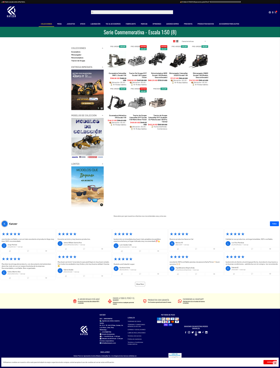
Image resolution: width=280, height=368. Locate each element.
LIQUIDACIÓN (95, 24)
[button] (28, 241)
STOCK (82, 24)
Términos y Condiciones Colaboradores (135, 343)
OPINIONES (157, 24)
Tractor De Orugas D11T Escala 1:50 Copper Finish (138, 75)
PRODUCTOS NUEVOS (206, 24)
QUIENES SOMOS (172, 24)
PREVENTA (188, 24)
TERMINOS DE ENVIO (134, 321)
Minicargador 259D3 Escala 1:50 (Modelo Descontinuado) (200, 75)
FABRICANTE (131, 24)
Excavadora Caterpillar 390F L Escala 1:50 (117, 74)
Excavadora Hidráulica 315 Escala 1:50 (117, 116)
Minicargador (76, 55)
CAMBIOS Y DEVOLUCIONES (136, 329)
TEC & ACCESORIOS (113, 24)
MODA (59, 24)
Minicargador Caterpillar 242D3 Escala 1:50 (178, 74)
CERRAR (270, 362)
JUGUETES (71, 24)
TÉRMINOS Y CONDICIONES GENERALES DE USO (136, 325)
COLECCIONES (46, 24)
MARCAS (144, 24)
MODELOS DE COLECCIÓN (84, 115)
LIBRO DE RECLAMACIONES (136, 333)
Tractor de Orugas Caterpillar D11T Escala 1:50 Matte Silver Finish (138, 117)
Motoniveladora (77, 58)
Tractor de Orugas (78, 61)
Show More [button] (140, 284)
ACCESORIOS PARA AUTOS (229, 24)
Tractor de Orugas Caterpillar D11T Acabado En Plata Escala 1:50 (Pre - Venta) (157, 118)
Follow (274, 224)
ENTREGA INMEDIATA (81, 67)
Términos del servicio (134, 336)
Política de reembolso (135, 339)
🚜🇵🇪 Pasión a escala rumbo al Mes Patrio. (13, 2)
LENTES (75, 163)
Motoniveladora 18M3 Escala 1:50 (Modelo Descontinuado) (159, 75)
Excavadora (75, 52)
